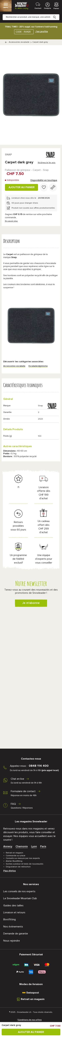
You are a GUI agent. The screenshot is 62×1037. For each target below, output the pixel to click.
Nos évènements (13, 926)
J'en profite (41, 31)
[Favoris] (44, 187)
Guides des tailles (13, 905)
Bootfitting (9, 919)
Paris (43, 846)
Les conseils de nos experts (19, 891)
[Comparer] (53, 187)
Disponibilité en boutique (43, 180)
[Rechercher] (57, 15)
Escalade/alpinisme (38, 366)
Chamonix (22, 846)
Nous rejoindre (11, 940)
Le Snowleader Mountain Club (20, 898)
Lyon (34, 846)
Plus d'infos (9, 871)
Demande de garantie (15, 933)
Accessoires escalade (19, 42)
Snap (8, 154)
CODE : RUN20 (23, 32)
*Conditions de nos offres (29, 1020)
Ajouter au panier (22, 187)
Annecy (7, 846)
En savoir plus (11, 221)
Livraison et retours (14, 912)
